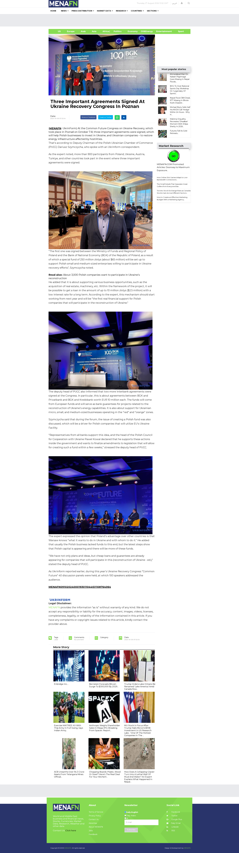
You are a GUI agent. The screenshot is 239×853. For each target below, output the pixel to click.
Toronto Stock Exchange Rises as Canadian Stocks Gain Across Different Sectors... (174, 192)
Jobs (91, 830)
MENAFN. (68, 848)
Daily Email (175, 823)
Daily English (132, 812)
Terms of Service (96, 812)
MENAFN (55, 128)
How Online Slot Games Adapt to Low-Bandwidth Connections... (172, 178)
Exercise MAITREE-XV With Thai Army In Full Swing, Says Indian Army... (68, 728)
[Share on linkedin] (123, 117)
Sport (179, 31)
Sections (152, 11)
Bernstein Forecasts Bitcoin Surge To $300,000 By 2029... (103, 685)
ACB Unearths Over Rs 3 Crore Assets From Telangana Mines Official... (69, 774)
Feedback (93, 834)
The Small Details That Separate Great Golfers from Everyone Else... (172, 185)
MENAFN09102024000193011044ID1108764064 (80, 586)
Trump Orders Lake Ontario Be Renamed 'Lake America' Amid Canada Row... (139, 686)
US (56, 31)
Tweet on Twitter (105, 117)
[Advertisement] (120, 20)
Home (53, 11)
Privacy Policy (95, 816)
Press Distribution (82, 11)
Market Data (104, 11)
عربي (174, 3)
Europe (71, 31)
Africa (105, 31)
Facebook (175, 812)
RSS (173, 830)
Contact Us (93, 819)
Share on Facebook (88, 117)
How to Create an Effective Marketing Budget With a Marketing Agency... (172, 198)
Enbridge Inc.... (61, 684)
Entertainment (160, 31)
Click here (70, 830)
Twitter (174, 816)
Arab (83, 31)
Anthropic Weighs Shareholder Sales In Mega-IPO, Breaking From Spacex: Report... (104, 728)
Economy (133, 31)
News (64, 11)
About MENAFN (96, 827)
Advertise (93, 823)
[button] (182, 3)
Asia (94, 31)
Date (53, 116)
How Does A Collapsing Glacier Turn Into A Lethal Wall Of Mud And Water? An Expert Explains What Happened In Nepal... (139, 777)
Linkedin (175, 827)
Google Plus (176, 819)
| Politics (117, 31)
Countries (136, 11)
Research (121, 11)
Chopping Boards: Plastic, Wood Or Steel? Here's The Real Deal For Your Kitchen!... (105, 774)
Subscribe (131, 830)
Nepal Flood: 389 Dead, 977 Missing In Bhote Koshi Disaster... (180, 100)
